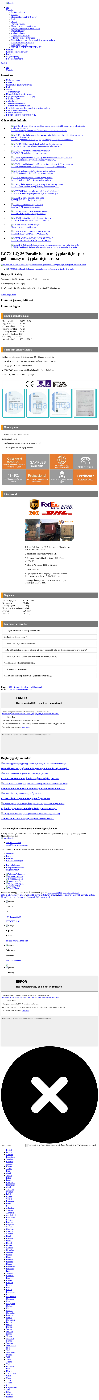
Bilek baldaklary (18, 31)
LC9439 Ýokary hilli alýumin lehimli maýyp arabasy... (33, 160)
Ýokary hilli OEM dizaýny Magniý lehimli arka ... (27, 818)
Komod (14, 14)
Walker (14, 21)
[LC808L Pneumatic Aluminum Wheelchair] (24, 773)
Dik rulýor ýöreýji (43, 897)
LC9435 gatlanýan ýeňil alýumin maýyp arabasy (31, 180)
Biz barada (10, 54)
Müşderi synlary (12, 56)
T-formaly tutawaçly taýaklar (23, 38)
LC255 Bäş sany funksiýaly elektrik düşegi (24, 687)
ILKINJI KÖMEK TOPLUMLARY (26, 47)
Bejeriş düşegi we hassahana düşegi (25, 28)
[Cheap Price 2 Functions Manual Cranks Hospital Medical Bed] (34, 783)
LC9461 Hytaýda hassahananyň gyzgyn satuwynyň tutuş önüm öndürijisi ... (42, 140)
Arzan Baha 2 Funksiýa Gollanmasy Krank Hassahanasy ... (33, 788)
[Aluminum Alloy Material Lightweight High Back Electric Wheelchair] (33, 803)
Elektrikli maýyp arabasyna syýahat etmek (18, 897)
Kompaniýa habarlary (15, 867)
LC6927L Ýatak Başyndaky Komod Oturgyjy (30, 220)
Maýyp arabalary (18, 12)
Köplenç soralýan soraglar (16, 52)
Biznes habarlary (13, 865)
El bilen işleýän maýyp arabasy (13, 895)
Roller (13, 19)
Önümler (9, 10)
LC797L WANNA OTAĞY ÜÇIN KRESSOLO (31, 240)
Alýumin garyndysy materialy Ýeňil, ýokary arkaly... (29, 808)
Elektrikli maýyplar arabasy (22, 42)
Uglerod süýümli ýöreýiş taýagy (24, 26)
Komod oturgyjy (65, 895)
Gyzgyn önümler (55, 892)
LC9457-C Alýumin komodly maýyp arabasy (29, 153)
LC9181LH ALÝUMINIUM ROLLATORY (29, 234)
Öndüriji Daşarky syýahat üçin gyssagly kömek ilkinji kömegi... (35, 768)
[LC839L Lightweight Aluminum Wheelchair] (21, 793)
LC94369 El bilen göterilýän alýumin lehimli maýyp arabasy (36, 146)
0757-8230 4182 (13, 921)
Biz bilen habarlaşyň (14, 59)
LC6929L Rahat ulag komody (19, 689)
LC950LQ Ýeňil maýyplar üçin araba (26, 200)
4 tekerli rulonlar (18, 33)
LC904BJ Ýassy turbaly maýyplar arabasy (28, 214)
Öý (7, 7)
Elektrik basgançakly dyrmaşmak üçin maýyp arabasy (33, 40)
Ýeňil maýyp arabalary (20, 35)
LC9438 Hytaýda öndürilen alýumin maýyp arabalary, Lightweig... (38, 166)
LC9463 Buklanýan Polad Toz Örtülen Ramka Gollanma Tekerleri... (39, 130)
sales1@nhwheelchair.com (17, 845)
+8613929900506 (13, 960)
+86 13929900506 (13, 843)
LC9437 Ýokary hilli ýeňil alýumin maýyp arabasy (32, 173)
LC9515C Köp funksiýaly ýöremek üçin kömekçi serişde (34, 193)
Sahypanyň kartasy (71, 892)
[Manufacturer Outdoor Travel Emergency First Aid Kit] (33, 763)
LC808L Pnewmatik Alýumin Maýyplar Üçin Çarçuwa (30, 778)
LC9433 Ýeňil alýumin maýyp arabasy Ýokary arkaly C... (35, 187)
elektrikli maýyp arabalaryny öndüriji (42, 895)
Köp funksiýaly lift (19, 45)
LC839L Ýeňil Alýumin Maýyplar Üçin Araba (25, 798)
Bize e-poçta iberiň (8, 295)
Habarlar (9, 49)
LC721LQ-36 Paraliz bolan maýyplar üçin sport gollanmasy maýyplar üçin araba (44, 247)
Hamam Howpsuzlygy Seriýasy (24, 17)
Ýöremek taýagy (18, 24)
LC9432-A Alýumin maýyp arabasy (26, 207)
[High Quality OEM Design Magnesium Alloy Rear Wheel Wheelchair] (30, 813)
